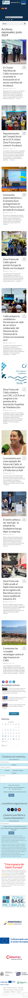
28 (13, 739)
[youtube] (19, 809)
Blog (10, 473)
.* (15, 791)
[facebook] (8, 809)
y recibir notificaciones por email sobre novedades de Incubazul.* (14, 828)
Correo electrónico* (14, 759)
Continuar (18, 98)
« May (2, 741)
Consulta (14, 773)
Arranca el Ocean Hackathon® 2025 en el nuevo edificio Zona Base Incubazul (13, 706)
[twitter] (12, 809)
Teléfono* (14, 765)
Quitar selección (18, 789)
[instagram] (15, 809)
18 (5, 736)
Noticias (11, 88)
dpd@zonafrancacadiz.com (6, 854)
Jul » (6, 741)
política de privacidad (14, 791)
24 (2, 739)
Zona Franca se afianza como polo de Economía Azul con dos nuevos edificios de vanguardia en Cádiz (14, 699)
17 (2, 736)
